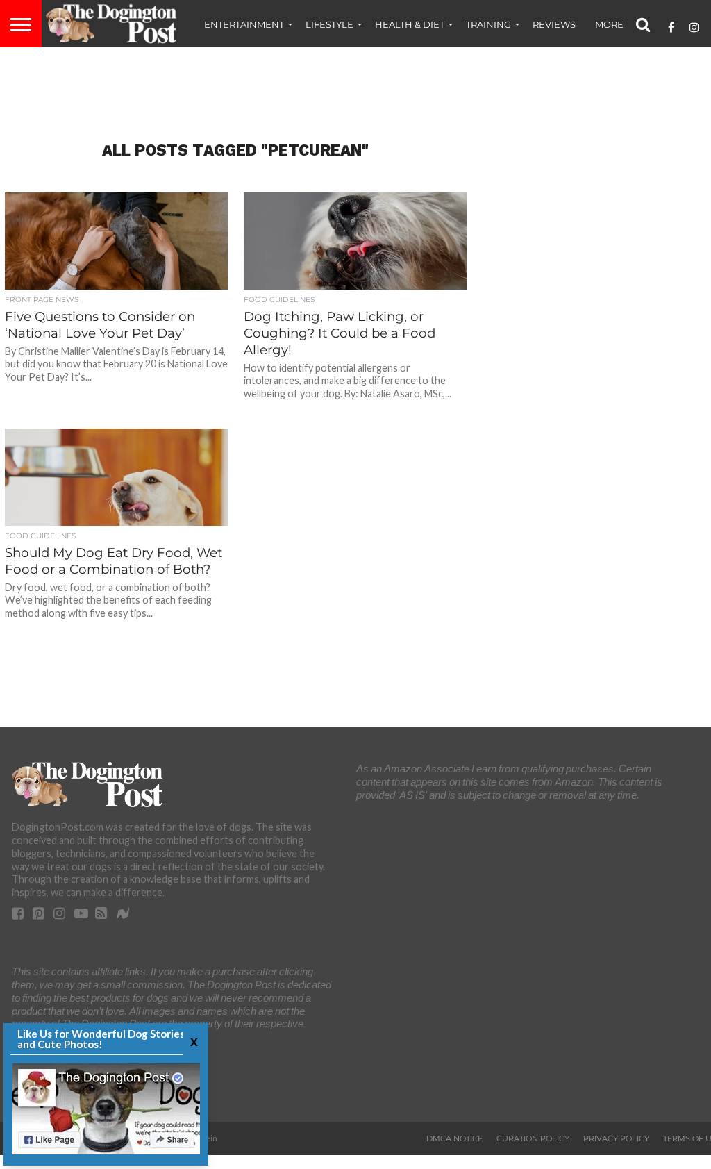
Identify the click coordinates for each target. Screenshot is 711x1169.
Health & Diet (409, 24)
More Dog (621, 24)
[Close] (192, 1041)
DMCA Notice (454, 1138)
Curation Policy (532, 1138)
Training (488, 24)
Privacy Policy (616, 1138)
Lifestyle (329, 24)
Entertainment (244, 24)
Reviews (554, 24)
